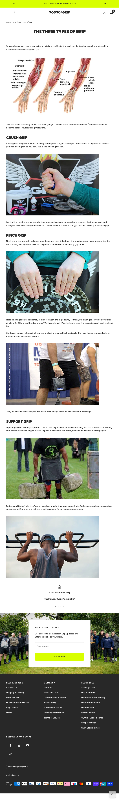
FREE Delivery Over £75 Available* (59, 599)
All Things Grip (88, 687)
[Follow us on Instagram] (19, 745)
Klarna (9, 712)
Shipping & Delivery (15, 692)
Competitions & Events (55, 697)
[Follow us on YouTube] (27, 745)
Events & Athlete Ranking (93, 697)
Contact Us (11, 687)
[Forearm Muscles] (59, 87)
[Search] (14, 12)
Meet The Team (51, 692)
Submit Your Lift (88, 712)
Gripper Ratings (88, 722)
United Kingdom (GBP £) (18, 767)
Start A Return (13, 697)
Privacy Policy (50, 702)
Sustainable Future (53, 707)
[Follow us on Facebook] (10, 745)
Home (8, 22)
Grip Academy (88, 692)
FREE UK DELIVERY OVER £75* (59, 3)
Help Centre (12, 707)
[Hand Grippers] (59, 184)
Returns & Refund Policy (17, 702)
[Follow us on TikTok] (10, 754)
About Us (48, 687)
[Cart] (111, 12)
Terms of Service (52, 717)
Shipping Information (54, 712)
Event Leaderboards (90, 702)
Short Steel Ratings (90, 728)
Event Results (87, 707)
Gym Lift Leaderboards (92, 717)
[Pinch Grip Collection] (59, 282)
